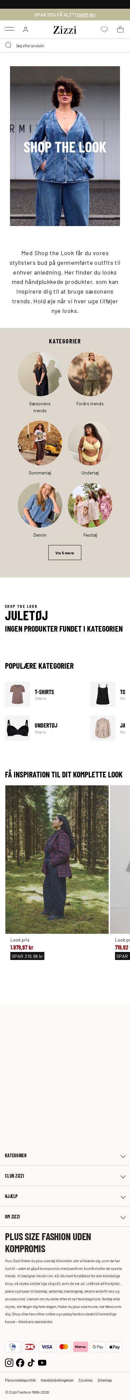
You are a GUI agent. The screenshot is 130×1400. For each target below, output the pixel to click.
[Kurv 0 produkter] (120, 29)
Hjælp (11, 1196)
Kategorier (15, 1155)
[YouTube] (42, 1362)
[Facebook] (20, 1362)
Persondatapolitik (20, 1380)
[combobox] (65, 45)
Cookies (86, 1380)
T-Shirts (43, 694)
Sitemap (105, 1380)
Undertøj (43, 728)
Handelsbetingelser (57, 1380)
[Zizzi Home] (65, 28)
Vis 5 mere (64, 552)
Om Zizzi (12, 1216)
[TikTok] (31, 1362)
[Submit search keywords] (8, 45)
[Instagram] (9, 1362)
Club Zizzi (14, 1176)
